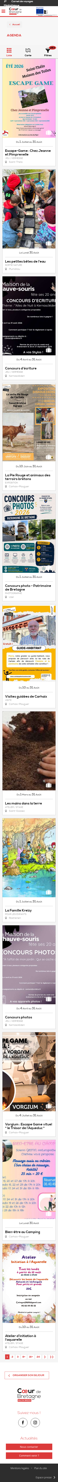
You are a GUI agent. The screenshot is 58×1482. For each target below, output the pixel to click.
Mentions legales (20, 1468)
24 (38, 1356)
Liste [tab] (9, 55)
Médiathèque (11, 5)
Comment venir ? (29, 1455)
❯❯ (52, 1356)
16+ (31, 1356)
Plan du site (40, 1468)
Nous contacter (29, 1447)
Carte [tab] (28, 55)
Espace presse (44, 1477)
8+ (23, 1356)
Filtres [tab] (48, 55)
